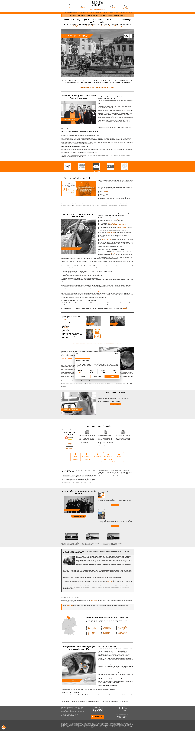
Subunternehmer (105, 191)
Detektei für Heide (121, 631)
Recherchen (109, 581)
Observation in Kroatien (104, 510)
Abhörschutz (80, 12)
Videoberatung (124, 308)
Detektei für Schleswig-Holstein (123, 626)
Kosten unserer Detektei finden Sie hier (75, 200)
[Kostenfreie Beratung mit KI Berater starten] (3, 727)
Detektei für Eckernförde (107, 628)
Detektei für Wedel (121, 629)
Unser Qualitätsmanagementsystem (110, 253)
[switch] (91, 372)
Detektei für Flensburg (91, 626)
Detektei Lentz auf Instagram (79, 516)
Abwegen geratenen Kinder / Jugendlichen (118, 224)
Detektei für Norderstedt (107, 631)
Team (124, 12)
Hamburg (64, 319)
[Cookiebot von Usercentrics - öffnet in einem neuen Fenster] (114, 353)
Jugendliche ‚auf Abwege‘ (122, 227)
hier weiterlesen (115, 505)
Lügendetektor (92, 12)
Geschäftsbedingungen (73, 708)
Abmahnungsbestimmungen (66, 710)
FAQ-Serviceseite (94, 600)
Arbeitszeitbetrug (110, 236)
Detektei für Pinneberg (91, 627)
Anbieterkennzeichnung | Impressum (67, 707)
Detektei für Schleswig (106, 626)
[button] (69, 12)
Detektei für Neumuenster (122, 627)
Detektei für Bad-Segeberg (91, 628)
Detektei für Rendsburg (106, 632)
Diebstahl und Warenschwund (106, 239)
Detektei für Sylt (90, 629)
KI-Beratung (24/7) (125, 8)
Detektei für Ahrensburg (122, 633)
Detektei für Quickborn (91, 632)
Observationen (102, 185)
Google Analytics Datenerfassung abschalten (69, 714)
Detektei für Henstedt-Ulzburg (123, 632)
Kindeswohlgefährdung (113, 219)
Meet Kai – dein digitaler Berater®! (106, 491)
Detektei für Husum (90, 631)
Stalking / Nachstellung (112, 223)
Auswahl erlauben (97, 376)
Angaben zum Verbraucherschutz (78, 711)
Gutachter (107, 12)
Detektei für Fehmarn (91, 634)
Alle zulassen (112, 376)
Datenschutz (80, 708)
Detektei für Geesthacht (107, 629)
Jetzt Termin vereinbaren (115, 404)
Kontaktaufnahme (69, 605)
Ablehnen (83, 376)
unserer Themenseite (84, 307)
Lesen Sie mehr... (69, 448)
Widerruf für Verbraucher (66, 712)
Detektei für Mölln (106, 633)
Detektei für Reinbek (90, 633)
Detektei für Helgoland (106, 627)
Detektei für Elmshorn (121, 628)
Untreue (106, 217)
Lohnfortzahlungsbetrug (110, 232)
